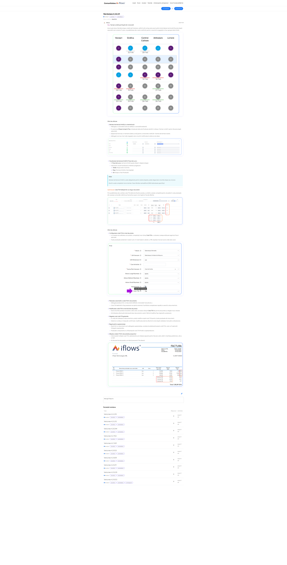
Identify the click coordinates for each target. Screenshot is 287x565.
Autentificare (178, 8)
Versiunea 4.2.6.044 (110, 429)
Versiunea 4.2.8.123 (110, 450)
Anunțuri (144, 3)
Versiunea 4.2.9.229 (110, 472)
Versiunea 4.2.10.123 (110, 479)
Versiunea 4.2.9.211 (110, 465)
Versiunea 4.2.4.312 (110, 414)
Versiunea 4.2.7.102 (110, 436)
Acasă (134, 3)
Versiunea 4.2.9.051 (110, 458)
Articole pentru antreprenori (161, 3)
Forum (138, 3)
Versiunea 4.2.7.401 (110, 443)
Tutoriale (150, 3)
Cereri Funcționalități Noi (176, 3)
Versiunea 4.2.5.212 (110, 421)
